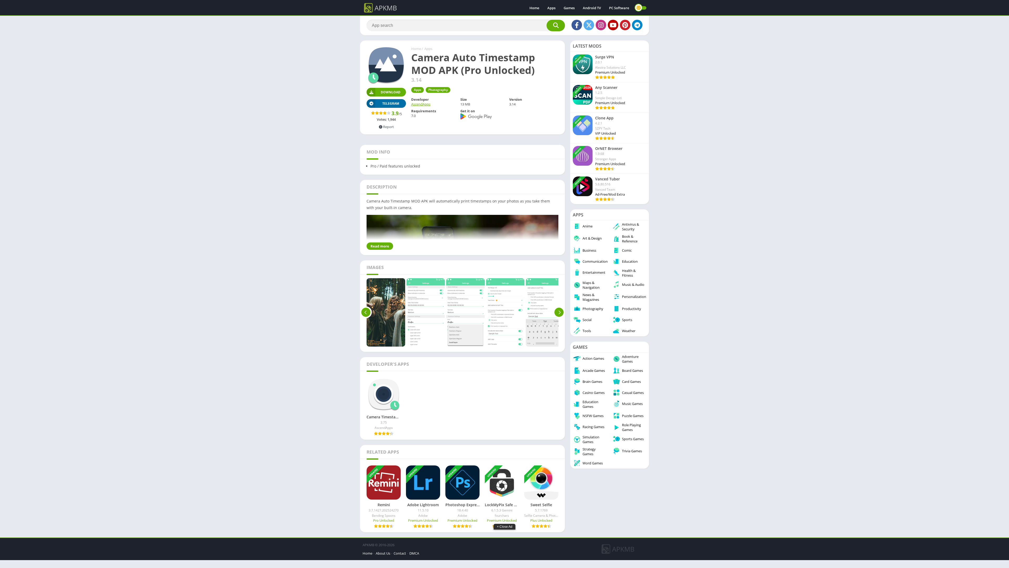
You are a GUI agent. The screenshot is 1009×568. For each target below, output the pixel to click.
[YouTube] (613, 25)
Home (534, 8)
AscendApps (420, 104)
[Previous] (366, 312)
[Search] (556, 25)
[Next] (559, 312)
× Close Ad (504, 527)
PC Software (619, 8)
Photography (438, 90)
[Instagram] (601, 25)
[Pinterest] (625, 25)
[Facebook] (577, 25)
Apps (551, 8)
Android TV (592, 8)
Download (390, 92)
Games (569, 8)
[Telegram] (637, 25)
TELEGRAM (390, 103)
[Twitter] (589, 25)
